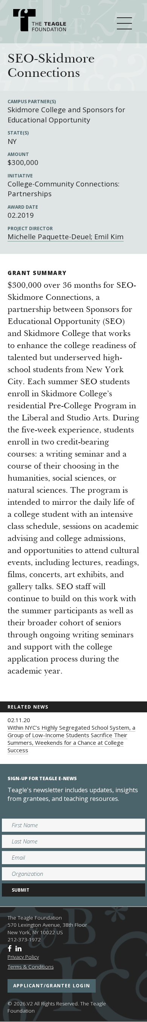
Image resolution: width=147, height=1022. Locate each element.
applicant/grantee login (51, 985)
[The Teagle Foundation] (39, 21)
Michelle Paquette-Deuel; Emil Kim (66, 236)
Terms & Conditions (31, 966)
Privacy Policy (23, 956)
